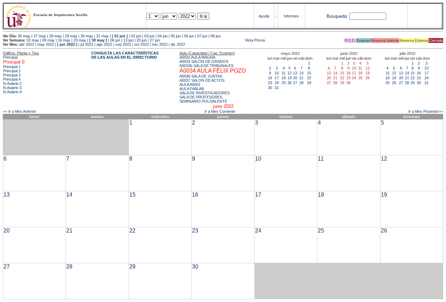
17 (277, 78)
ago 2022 (104, 44)
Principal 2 (12, 71)
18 (284, 78)
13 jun (128, 40)
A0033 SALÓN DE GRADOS (203, 61)
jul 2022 (86, 44)
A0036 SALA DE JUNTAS (200, 76)
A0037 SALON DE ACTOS (201, 80)
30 (270, 88)
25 (284, 83)
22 (309, 78)
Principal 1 (12, 67)
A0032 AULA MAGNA (197, 57)
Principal (10, 57)
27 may (39, 36)
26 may (24, 36)
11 (283, 73)
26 (289, 83)
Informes (291, 16)
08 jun (215, 36)
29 (309, 83)
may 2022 (45, 44)
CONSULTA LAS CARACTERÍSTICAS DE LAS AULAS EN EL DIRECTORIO (125, 55)
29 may (71, 36)
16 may (64, 40)
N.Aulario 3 (12, 88)
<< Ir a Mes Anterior (19, 111)
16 (270, 78)
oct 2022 (141, 44)
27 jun (155, 40)
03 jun (149, 36)
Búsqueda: (337, 16)
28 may (55, 36)
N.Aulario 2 (12, 83)
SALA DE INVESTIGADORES (204, 93)
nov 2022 (160, 44)
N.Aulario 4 (12, 92)
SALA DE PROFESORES (200, 97)
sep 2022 (123, 44)
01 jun (119, 36)
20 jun (142, 40)
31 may (102, 36)
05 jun (176, 36)
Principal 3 (12, 75)
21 (301, 78)
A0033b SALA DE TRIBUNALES (206, 66)
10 (277, 73)
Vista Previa (213, 40)
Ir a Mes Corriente (220, 111)
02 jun (136, 36)
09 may (48, 40)
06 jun (189, 36)
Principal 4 (12, 79)
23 (270, 83)
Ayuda (264, 16)
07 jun (202, 36)
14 (301, 73)
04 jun (162, 36)
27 (295, 83)
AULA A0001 (189, 84)
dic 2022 (178, 44)
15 (309, 73)
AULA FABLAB (191, 89)
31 (277, 88)
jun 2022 (67, 44)
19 (289, 78)
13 (295, 73)
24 (277, 83)
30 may (86, 36)
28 (301, 83)
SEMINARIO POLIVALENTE (203, 101)
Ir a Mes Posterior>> (425, 111)
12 (289, 73)
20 (295, 78)
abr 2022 (26, 44)
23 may (80, 40)
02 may (32, 40)
